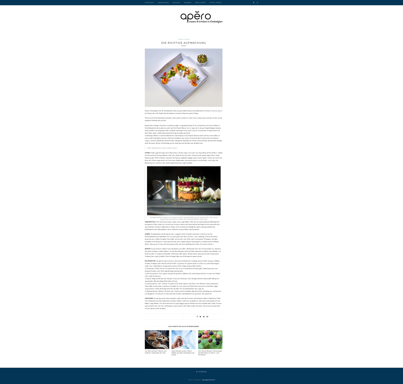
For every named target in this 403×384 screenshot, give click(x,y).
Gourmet (188, 2)
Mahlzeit (176, 2)
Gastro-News (163, 2)
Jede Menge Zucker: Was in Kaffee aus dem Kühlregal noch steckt (183, 353)
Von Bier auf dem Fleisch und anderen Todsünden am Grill (155, 352)
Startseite (149, 2)
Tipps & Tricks (215, 2)
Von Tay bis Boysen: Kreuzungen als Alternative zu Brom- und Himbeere (210, 353)
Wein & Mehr (200, 2)
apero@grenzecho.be (208, 380)
